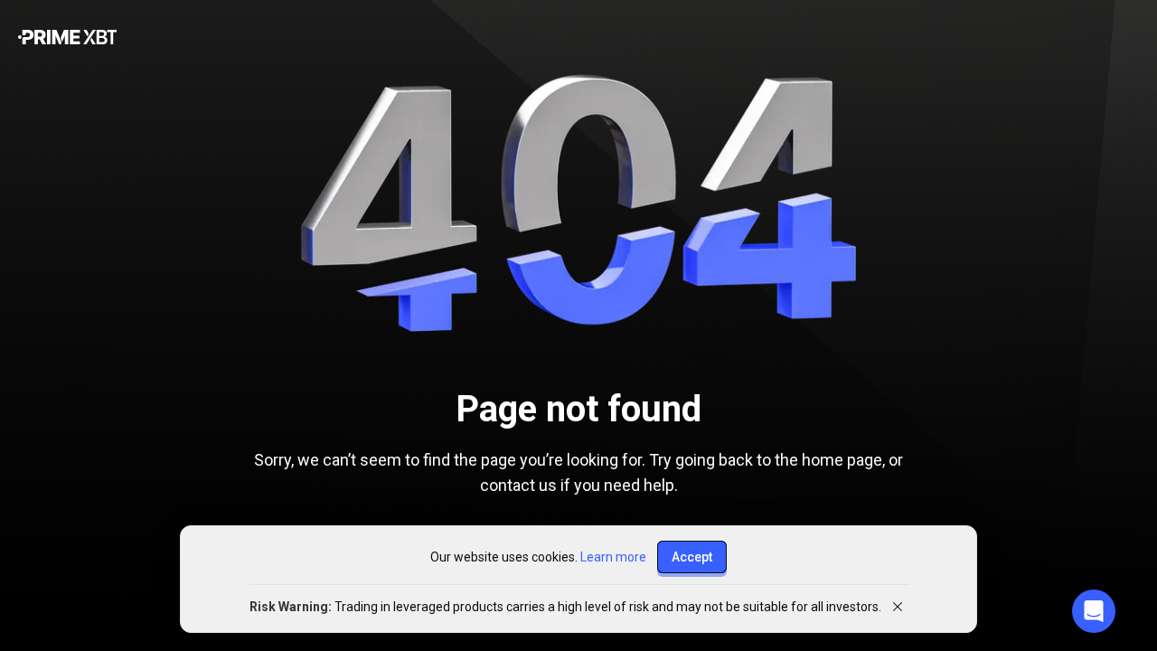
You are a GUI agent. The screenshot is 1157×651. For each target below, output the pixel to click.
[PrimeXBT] (67, 38)
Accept (692, 557)
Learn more (613, 557)
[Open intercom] (1093, 611)
